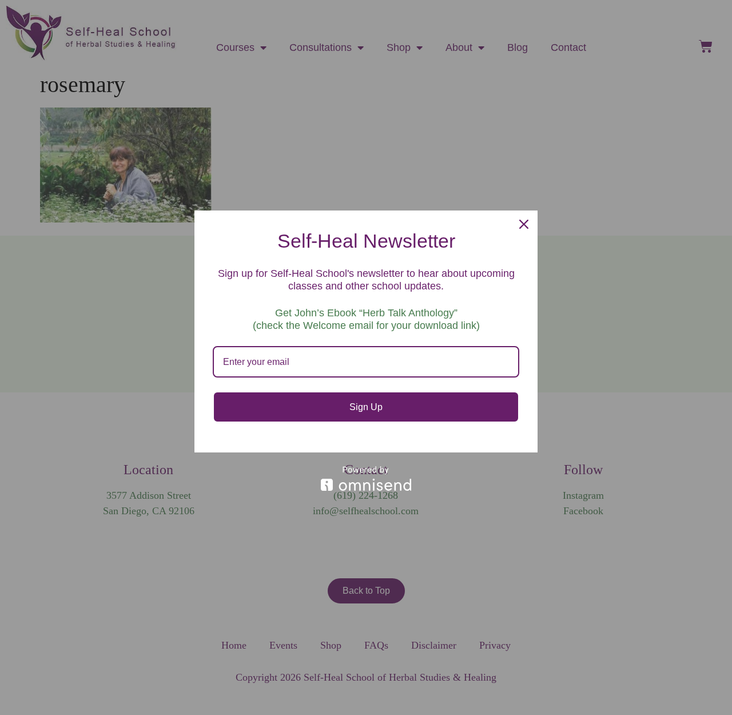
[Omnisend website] (366, 478)
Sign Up (366, 407)
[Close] (524, 224)
